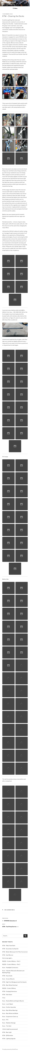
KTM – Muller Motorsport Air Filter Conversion (15, 952)
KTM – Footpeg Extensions (9, 991)
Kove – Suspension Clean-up (10, 1016)
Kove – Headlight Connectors (10, 967)
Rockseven (9, 2)
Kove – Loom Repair (7, 1004)
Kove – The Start (6, 1026)
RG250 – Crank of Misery (9, 988)
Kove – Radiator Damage (9, 1023)
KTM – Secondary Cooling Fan (10, 948)
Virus (3, 997)
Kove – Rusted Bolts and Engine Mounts (13, 1001)
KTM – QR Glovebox (7, 1035)
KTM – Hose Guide (7, 975)
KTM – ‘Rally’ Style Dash (8, 945)
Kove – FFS (5, 1019)
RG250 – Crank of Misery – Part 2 (11, 964)
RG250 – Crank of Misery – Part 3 (11, 961)
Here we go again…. (7, 958)
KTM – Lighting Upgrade (8, 1038)
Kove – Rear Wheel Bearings (10, 1010)
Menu (15, 8)
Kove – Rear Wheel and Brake (10, 1013)
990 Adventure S (9, 909)
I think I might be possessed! (10, 1029)
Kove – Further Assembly (9, 1007)
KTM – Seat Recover (7, 955)
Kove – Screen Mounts (8, 979)
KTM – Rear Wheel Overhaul (9, 985)
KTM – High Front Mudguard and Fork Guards (14, 982)
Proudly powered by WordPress (10, 1049)
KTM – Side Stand (7, 994)
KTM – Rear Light (7, 1032)
